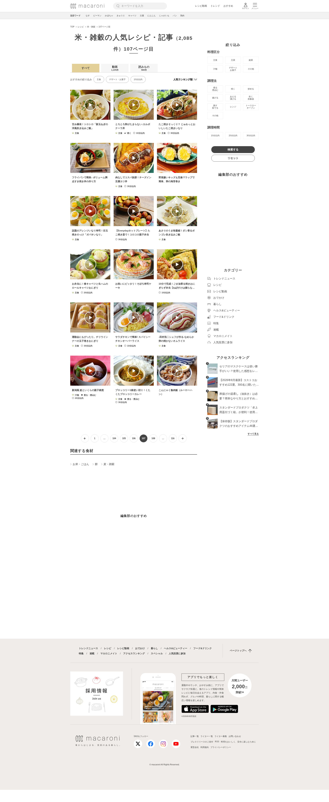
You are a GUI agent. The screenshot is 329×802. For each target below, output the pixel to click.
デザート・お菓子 (117, 79)
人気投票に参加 (177, 653)
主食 (99, 79)
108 (153, 438)
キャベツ (132, 15)
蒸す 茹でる (215, 106)
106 (134, 438)
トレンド (215, 5)
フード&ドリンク (202, 648)
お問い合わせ (235, 736)
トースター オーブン (251, 106)
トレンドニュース (88, 648)
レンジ (233, 107)
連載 (92, 653)
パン (175, 15)
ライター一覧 (206, 736)
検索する (233, 149)
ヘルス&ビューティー (175, 648)
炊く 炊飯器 (251, 97)
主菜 (233, 60)
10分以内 (138, 79)
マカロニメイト (108, 653)
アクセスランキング (134, 653)
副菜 (251, 60)
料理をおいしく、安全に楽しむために (238, 742)
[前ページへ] (85, 438)
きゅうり (121, 15)
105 (124, 438)
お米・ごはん (81, 464)
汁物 (215, 69)
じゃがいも (164, 15)
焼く (233, 89)
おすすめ (228, 5)
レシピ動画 (201, 5)
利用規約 (204, 747)
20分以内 (233, 135)
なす (88, 15)
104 (114, 438)
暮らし (154, 648)
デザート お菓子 (233, 69)
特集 (81, 653)
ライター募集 (221, 736)
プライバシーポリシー (220, 747)
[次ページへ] (183, 438)
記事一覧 (195, 736)
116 (172, 438)
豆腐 (142, 15)
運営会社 (195, 747)
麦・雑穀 (108, 464)
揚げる (215, 98)
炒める (251, 89)
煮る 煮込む (215, 88)
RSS (217, 741)
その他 (251, 69)
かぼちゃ (109, 15)
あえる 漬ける (233, 97)
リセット (233, 158)
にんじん (151, 15)
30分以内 (251, 135)
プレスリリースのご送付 (202, 742)
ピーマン (97, 15)
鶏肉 (182, 15)
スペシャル (157, 653)
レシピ (107, 648)
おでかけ (140, 648)
